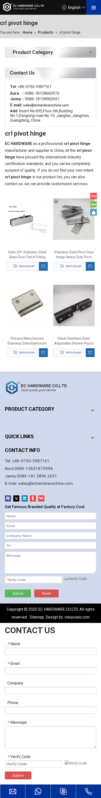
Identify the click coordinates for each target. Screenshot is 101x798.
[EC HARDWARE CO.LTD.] (39, 387)
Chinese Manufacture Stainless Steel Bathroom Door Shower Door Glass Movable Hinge (27, 341)
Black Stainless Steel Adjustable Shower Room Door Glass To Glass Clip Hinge (74, 341)
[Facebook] (8, 498)
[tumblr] (33, 498)
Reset (46, 593)
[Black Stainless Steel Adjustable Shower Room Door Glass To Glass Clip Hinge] (74, 305)
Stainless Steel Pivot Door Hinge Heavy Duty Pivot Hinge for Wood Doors (74, 254)
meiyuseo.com (77, 617)
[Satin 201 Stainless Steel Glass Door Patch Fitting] (27, 219)
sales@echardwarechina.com (45, 483)
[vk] (41, 498)
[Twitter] (16, 498)
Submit (18, 593)
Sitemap (37, 617)
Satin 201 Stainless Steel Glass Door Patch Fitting (27, 254)
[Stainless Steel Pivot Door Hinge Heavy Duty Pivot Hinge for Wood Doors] (74, 219)
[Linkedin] (25, 498)
